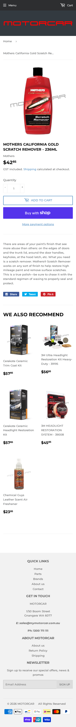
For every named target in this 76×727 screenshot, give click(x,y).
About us (38, 584)
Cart (69, 5)
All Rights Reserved (52, 703)
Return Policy (38, 650)
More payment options (38, 224)
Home (7, 41)
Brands (38, 579)
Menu (12, 5)
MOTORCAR (26, 703)
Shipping (29, 169)
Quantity (9, 180)
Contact (38, 589)
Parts (38, 574)
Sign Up (64, 684)
